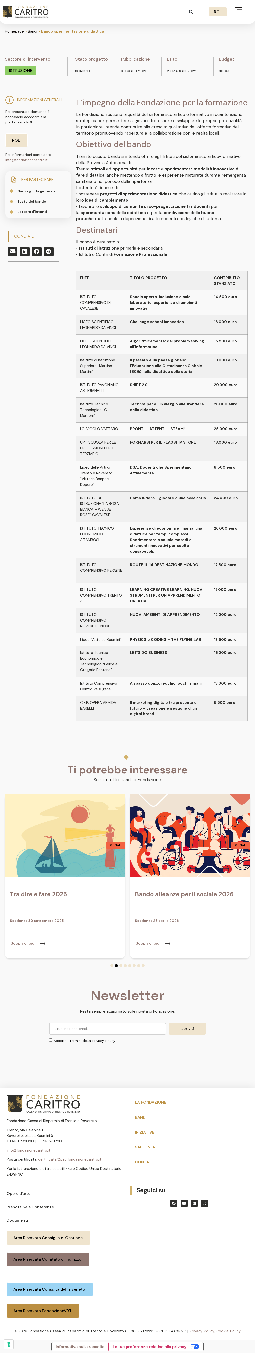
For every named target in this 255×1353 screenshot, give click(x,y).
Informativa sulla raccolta (80, 1346)
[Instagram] (204, 1203)
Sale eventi (147, 1147)
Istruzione (20, 70)
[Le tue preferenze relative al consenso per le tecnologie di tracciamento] (8, 1344)
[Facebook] (173, 1203)
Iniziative (144, 1132)
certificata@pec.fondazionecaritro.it (69, 1159)
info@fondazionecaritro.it (26, 160)
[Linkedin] (194, 1203)
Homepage (14, 31)
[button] (191, 11)
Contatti (145, 1162)
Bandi (32, 31)
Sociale (116, 845)
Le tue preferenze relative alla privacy (149, 1346)
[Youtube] (184, 1203)
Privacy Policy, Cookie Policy (215, 1331)
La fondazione (150, 1102)
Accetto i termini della (84, 1040)
